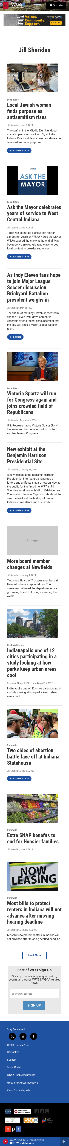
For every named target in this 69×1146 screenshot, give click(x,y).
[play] (5, 1141)
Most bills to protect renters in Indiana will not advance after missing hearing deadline (34, 912)
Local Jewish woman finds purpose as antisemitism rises (29, 111)
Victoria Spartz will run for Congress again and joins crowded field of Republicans (32, 402)
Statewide (12, 745)
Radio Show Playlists (18, 1090)
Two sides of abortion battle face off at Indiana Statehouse (33, 756)
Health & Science (15, 645)
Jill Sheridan (13, 125)
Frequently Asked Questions (22, 1082)
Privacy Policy (22, 1045)
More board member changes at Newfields (29, 564)
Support (11, 1059)
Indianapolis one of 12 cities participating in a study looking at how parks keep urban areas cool (32, 662)
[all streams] (64, 1141)
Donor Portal (14, 1067)
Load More (34, 955)
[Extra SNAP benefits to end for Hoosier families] (32, 808)
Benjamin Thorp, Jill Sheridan (21, 683)
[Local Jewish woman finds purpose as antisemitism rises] (32, 78)
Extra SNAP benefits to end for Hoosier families (33, 838)
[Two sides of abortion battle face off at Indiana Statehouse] (32, 723)
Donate (58, 5)
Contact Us (13, 1052)
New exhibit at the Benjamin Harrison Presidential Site (27, 455)
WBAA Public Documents (21, 1075)
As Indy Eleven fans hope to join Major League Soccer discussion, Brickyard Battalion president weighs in (34, 287)
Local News (13, 99)
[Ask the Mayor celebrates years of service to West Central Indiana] (32, 180)
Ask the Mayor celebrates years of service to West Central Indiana (34, 213)
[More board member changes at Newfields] (32, 540)
